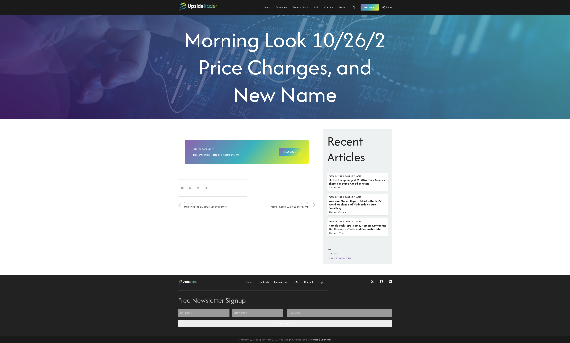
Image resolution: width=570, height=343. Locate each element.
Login (321, 282)
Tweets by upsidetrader (339, 258)
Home (249, 282)
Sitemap (314, 339)
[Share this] (190, 188)
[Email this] (182, 188)
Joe (329, 249)
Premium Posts (281, 282)
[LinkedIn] (390, 281)
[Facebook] (381, 281)
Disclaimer (325, 339)
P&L (297, 282)
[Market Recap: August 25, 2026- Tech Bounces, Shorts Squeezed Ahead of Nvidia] (357, 182)
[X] (354, 7)
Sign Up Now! (285, 323)
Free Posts (263, 282)
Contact (308, 282)
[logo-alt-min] (197, 7)
